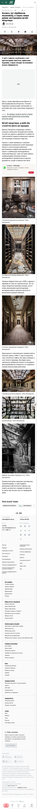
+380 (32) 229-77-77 (12, 785)
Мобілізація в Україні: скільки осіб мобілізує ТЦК (19, 638)
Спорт (7, 711)
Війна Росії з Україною (12, 602)
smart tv (7, 761)
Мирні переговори (10, 608)
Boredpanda (12, 27)
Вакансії (22, 557)
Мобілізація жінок (10, 631)
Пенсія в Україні (9, 657)
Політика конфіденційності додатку (9, 572)
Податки (7, 655)
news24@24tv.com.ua (8, 519)
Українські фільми (10, 668)
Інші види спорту (10, 722)
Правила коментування (26, 549)
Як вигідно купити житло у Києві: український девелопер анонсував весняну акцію (17, 116)
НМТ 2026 (7, 688)
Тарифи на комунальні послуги (14, 653)
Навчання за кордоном (11, 692)
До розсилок (11, 745)
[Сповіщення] (35, 2)
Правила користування (8, 562)
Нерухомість (5, 7)
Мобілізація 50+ (9, 628)
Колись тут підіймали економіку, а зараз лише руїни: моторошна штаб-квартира (28, 7)
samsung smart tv (19, 761)
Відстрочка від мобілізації (12, 635)
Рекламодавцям (6, 559)
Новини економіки (11, 643)
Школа (7, 685)
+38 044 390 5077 (24, 519)
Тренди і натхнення (15, 7)
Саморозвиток (9, 690)
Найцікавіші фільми (10, 665)
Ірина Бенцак (10, 23)
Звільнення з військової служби (14, 626)
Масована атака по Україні (12, 613)
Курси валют (8, 648)
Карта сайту (23, 566)
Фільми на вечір (9, 670)
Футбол (7, 715)
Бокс (6, 713)
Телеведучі (5, 556)
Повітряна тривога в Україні (13, 611)
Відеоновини (8, 591)
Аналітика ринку (9, 700)
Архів (21, 563)
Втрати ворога (9, 618)
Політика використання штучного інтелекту (8, 568)
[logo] (11, 2)
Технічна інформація (25, 551)
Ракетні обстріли (9, 604)
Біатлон (7, 720)
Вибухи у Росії (9, 616)
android (7, 756)
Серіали (7, 675)
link (21, 526)
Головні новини (9, 584)
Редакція (4, 547)
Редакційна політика (7, 550)
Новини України (9, 586)
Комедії (7, 672)
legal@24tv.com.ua (22, 787)
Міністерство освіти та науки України (15, 683)
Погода (7, 596)
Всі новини (8, 582)
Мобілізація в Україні (12, 624)
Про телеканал (6, 553)
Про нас (4, 545)
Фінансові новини (10, 650)
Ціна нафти (8, 646)
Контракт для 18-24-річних (12, 633)
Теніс (6, 718)
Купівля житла (9, 703)
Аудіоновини (8, 593)
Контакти (22, 554)
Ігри (21, 569)
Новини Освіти (10, 681)
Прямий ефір (8, 589)
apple (19, 756)
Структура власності (25, 560)
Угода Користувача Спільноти (25, 546)
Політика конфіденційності (9, 565)
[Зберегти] (32, 31)
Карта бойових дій (10, 606)
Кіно (6, 663)
